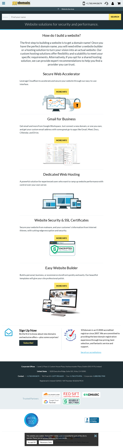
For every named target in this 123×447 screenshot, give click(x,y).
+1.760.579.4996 (75, 376)
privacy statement (49, 438)
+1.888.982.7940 (98, 376)
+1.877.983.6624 (57, 376)
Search (115, 17)
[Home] (58, 9)
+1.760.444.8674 (33, 376)
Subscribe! (28, 343)
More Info (61, 92)
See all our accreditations (91, 352)
